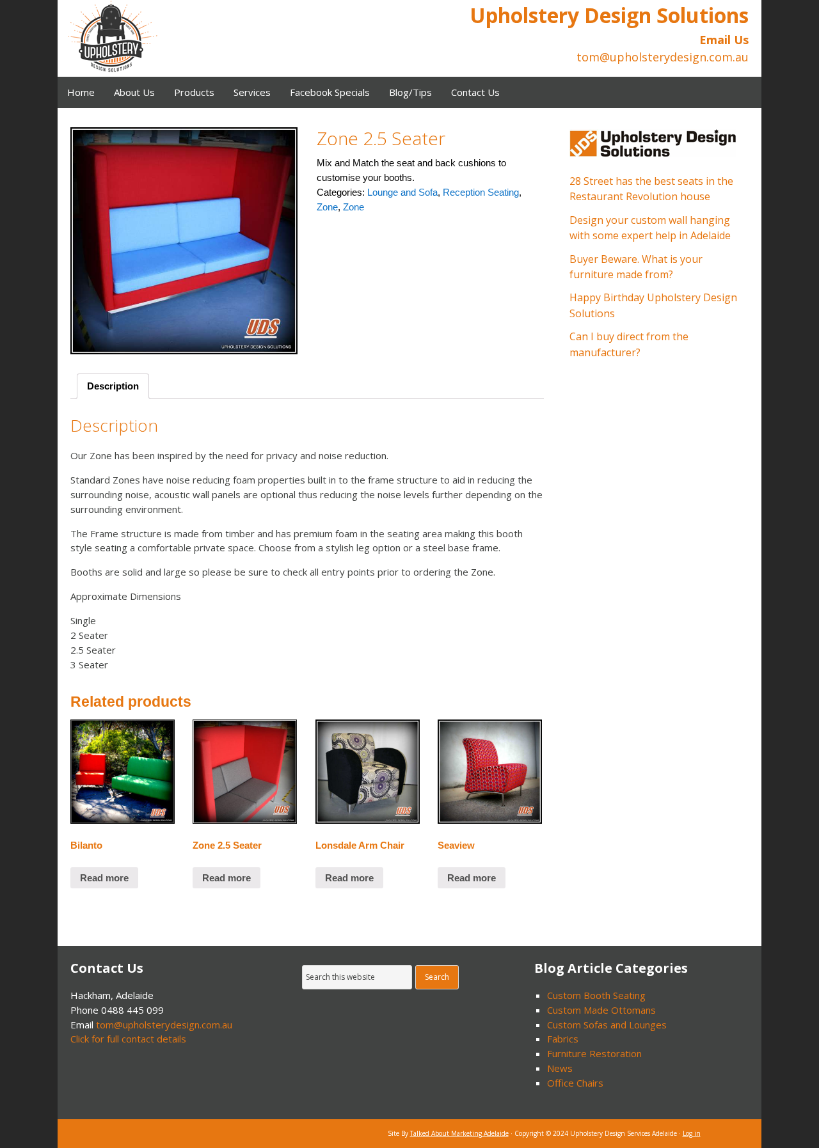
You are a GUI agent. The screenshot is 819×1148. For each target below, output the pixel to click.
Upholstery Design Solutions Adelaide (163, 38)
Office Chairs (575, 1082)
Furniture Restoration (594, 1053)
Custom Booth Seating (596, 995)
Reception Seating (481, 192)
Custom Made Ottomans (601, 1009)
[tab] (113, 386)
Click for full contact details (128, 1038)
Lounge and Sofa (402, 192)
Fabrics (562, 1038)
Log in (692, 1133)
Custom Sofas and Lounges (607, 1024)
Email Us (724, 39)
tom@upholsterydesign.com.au (164, 1024)
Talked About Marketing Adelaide (459, 1133)
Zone (327, 206)
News (560, 1068)
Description (113, 386)
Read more (104, 877)
